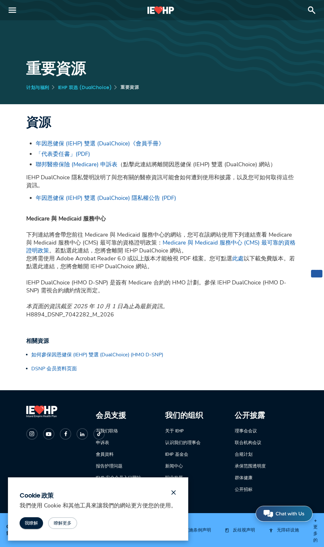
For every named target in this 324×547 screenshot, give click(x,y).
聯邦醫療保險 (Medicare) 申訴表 (76, 164)
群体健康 (243, 477)
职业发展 (174, 477)
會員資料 (105, 454)
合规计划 (243, 454)
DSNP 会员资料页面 (54, 368)
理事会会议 (246, 431)
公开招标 (243, 489)
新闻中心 (174, 466)
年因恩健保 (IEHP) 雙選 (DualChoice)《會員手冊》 (100, 143)
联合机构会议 (248, 442)
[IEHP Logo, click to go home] (160, 10)
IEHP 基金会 (176, 454)
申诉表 (102, 442)
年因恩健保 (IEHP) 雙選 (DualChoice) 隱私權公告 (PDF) (106, 198)
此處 (238, 258)
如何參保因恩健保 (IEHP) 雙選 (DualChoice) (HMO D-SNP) (97, 354)
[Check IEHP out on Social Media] (32, 434)
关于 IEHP (174, 431)
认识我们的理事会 (183, 442)
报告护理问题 (109, 466)
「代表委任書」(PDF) (63, 154)
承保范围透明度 (250, 466)
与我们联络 (107, 431)
